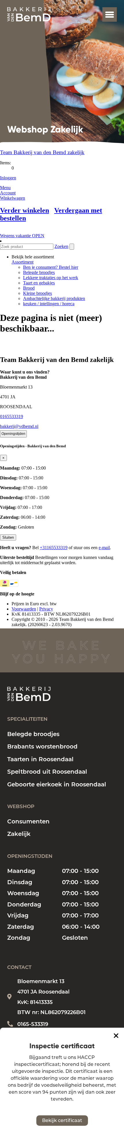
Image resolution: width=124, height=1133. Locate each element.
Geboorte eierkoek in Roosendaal (56, 784)
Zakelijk (19, 833)
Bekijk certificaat (62, 1120)
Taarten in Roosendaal (40, 759)
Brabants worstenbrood (42, 746)
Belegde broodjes (33, 734)
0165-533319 (32, 1024)
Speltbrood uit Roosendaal (47, 771)
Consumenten (28, 821)
